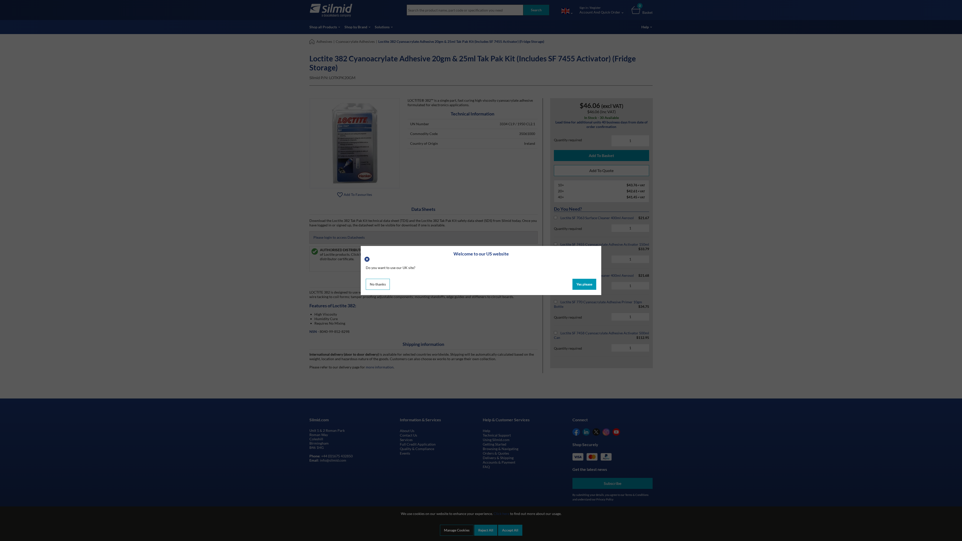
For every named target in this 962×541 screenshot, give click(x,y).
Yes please (584, 284)
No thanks (378, 284)
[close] (368, 258)
